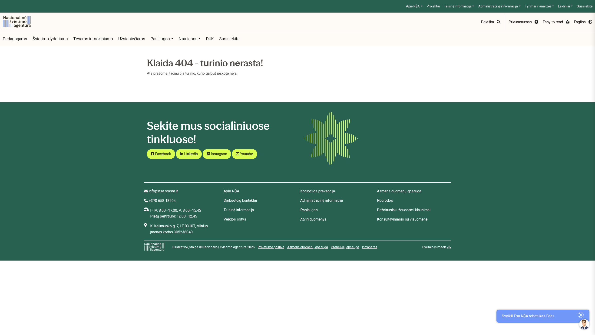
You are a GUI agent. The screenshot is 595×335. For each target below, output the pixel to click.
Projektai (433, 6)
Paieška (488, 22)
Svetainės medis (434, 247)
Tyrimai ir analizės (538, 6)
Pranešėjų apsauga (345, 247)
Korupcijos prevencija (317, 191)
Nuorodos (385, 200)
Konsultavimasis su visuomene (402, 219)
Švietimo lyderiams (50, 38)
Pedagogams (15, 38)
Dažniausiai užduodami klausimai (403, 210)
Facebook (162, 154)
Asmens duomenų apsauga (399, 191)
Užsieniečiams (131, 38)
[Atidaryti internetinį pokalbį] (584, 324)
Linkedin (190, 154)
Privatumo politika (271, 247)
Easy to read (553, 22)
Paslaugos (160, 38)
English (580, 22)
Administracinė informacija (498, 6)
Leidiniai (564, 6)
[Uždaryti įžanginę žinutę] (581, 315)
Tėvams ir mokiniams (93, 38)
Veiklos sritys (235, 219)
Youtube (246, 154)
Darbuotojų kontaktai (240, 200)
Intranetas (369, 247)
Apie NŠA (413, 6)
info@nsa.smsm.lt (163, 191)
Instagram (218, 154)
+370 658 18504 (162, 200)
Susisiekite (585, 6)
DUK (210, 38)
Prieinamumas (521, 22)
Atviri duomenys (313, 219)
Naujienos (188, 38)
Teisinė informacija (458, 6)
